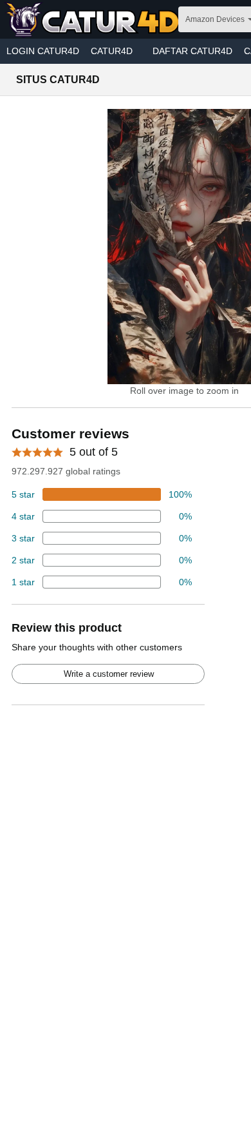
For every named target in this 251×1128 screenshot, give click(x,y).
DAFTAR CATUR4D (192, 51)
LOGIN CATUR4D (42, 51)
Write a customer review (109, 674)
